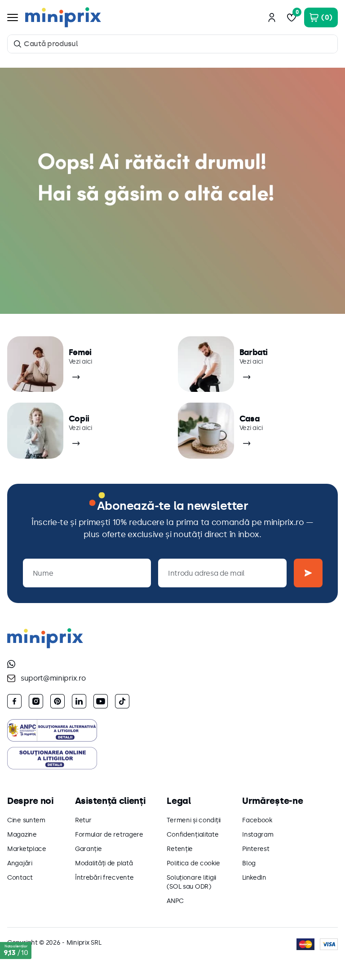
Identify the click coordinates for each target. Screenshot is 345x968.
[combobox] (172, 44)
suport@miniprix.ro (53, 678)
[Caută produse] (17, 44)
